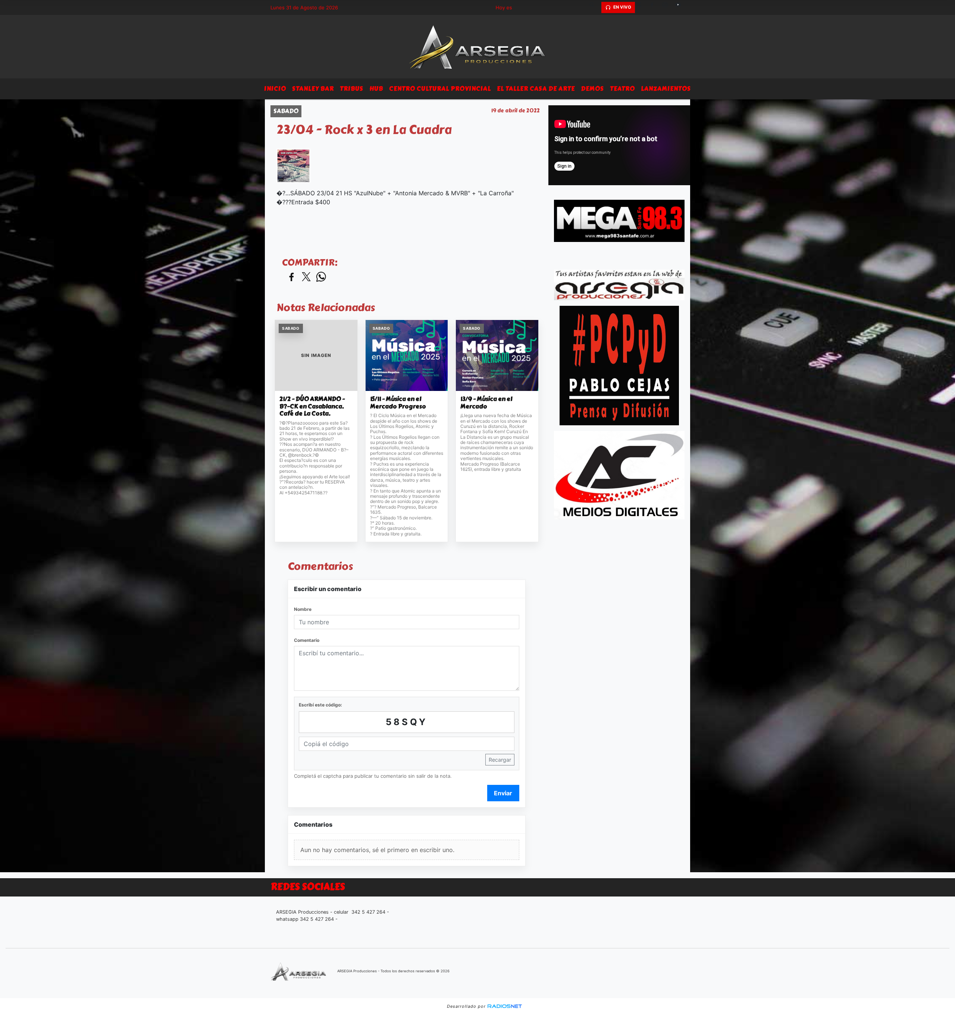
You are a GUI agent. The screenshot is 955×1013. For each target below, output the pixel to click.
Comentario (306, 640)
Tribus (351, 88)
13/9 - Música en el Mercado (486, 402)
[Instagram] (667, 7)
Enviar (503, 793)
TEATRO (622, 88)
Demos (592, 88)
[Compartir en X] (306, 277)
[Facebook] (654, 7)
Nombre (302, 609)
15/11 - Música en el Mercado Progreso (398, 402)
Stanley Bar (313, 88)
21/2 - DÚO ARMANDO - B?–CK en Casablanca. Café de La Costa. (312, 406)
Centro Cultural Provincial (440, 88)
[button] (594, 7)
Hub (376, 88)
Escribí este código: (320, 705)
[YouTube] (680, 7)
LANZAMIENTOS (666, 88)
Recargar (500, 759)
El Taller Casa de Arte (536, 88)
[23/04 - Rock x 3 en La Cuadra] (293, 166)
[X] (641, 7)
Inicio (275, 88)
